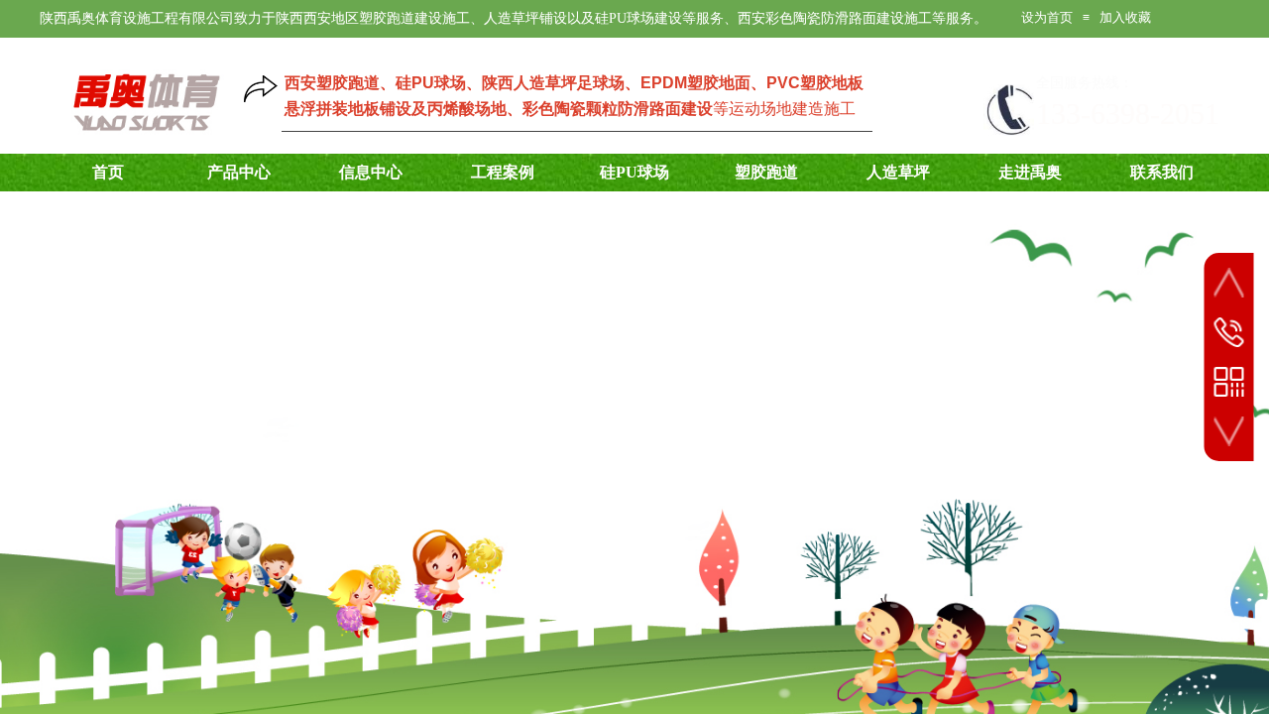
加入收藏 (1125, 17)
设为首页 (1047, 17)
